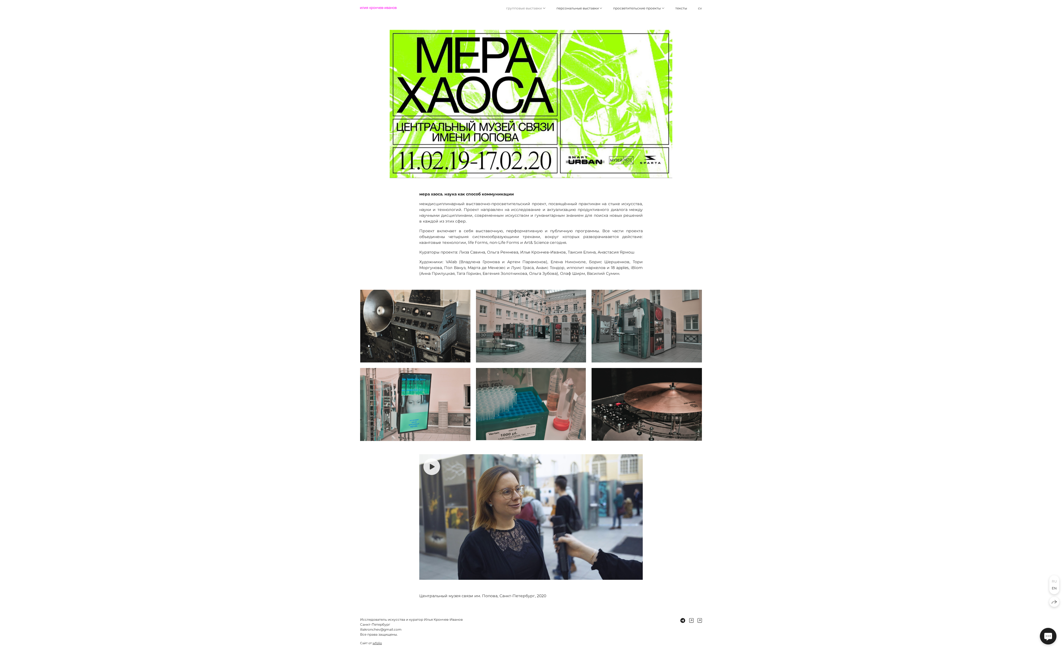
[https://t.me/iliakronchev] (682, 621)
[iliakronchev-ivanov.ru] (378, 8)
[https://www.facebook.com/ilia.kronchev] (699, 621)
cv (700, 8)
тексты (681, 8)
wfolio (377, 643)
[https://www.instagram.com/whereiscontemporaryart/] (691, 621)
